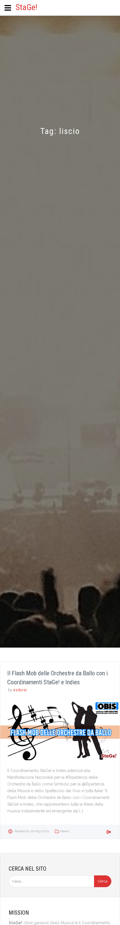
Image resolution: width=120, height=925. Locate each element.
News (64, 831)
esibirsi (20, 690)
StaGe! (26, 7)
